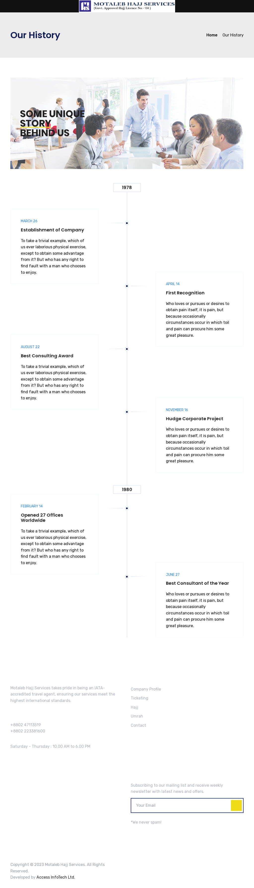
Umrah (137, 716)
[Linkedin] (151, 831)
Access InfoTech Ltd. (55, 877)
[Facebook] (134, 831)
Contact (138, 725)
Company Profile (146, 689)
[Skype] (146, 831)
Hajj (134, 707)
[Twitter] (140, 831)
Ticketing (139, 698)
